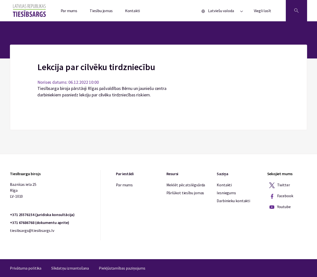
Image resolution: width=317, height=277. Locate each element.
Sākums (158, 47)
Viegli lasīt (262, 10)
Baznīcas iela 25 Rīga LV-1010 (23, 190)
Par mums (69, 10)
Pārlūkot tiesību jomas (185, 192)
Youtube (284, 206)
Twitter (283, 184)
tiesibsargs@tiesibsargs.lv (32, 230)
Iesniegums (226, 192)
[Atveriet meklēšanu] (296, 10)
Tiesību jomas (101, 10)
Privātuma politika (25, 268)
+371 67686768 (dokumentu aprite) (39, 222)
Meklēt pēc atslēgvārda (185, 184)
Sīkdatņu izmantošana (70, 268)
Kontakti (132, 10)
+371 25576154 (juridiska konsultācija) (42, 214)
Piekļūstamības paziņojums (122, 268)
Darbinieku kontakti (233, 200)
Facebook (285, 195)
